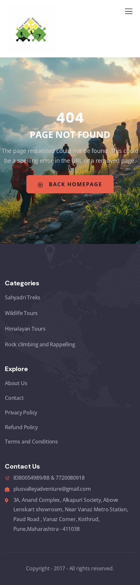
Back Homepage (74, 184)
